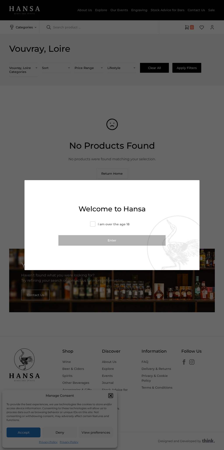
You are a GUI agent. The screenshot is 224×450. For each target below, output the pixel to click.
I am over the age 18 (114, 224)
